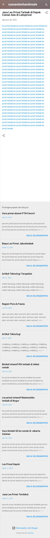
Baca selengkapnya (37, 235)
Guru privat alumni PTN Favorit (18, 213)
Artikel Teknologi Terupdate (17, 273)
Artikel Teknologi (11, 334)
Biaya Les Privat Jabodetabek (17, 243)
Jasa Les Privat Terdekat (15, 494)
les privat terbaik (9, 26)
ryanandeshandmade (22, 4)
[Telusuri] (46, 5)
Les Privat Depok (11, 464)
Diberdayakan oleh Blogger (26, 528)
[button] (46, 13)
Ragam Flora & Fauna (13, 304)
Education (31, 533)
